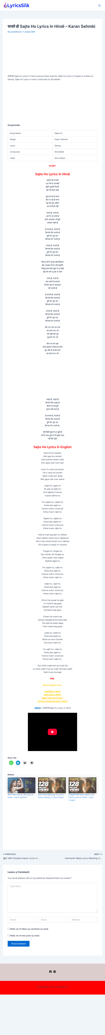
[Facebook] (50, 971)
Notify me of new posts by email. (25, 935)
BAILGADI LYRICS (52, 695)
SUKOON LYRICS (52, 691)
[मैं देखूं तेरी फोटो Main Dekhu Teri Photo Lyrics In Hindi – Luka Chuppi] (82, 785)
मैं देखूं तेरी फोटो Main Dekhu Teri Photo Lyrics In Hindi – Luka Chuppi (81, 797)
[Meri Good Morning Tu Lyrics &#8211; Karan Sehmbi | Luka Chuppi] (52, 785)
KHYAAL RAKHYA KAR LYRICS (52, 701)
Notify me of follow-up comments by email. (29, 929)
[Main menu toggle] (99, 5)
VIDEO (37, 708)
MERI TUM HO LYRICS (52, 698)
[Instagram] (54, 971)
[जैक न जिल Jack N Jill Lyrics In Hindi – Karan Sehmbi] (21, 785)
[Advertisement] (52, 54)
